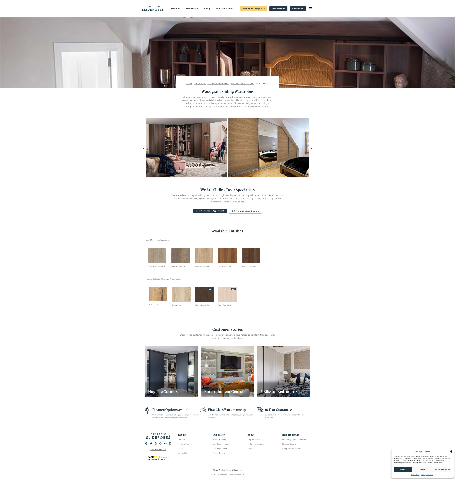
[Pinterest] (155, 443)
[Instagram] (160, 443)
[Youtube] (165, 443)
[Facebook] (146, 443)
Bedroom (175, 8)
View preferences (442, 469)
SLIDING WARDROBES (242, 83)
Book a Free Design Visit (253, 9)
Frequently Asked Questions (294, 439)
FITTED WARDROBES (218, 83)
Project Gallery (219, 453)
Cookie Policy (415, 475)
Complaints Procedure (291, 448)
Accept (403, 469)
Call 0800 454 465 (158, 450)
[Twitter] (151, 443)
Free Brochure (278, 9)
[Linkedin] (170, 443)
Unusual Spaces (224, 8)
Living (207, 8)
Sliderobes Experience (257, 444)
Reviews (251, 448)
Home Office (192, 8)
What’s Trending (220, 439)
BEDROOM (199, 83)
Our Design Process (221, 444)
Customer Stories (220, 448)
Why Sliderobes (254, 439)
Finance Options (289, 444)
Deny (422, 469)
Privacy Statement (427, 475)
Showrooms (297, 9)
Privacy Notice (219, 470)
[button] (450, 451)
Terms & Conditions (234, 470)
